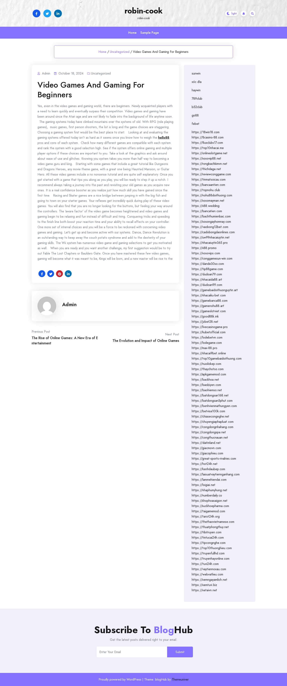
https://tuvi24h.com (205, 564)
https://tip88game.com (207, 269)
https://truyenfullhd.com (208, 553)
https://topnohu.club (206, 190)
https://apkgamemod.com (209, 374)
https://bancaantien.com (208, 185)
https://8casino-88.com (208, 137)
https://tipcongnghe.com (209, 543)
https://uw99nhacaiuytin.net (211, 237)
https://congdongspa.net (209, 432)
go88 (195, 115)
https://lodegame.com (207, 342)
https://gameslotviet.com (209, 311)
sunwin (196, 73)
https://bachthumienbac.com (211, 216)
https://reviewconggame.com (211, 174)
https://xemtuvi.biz (204, 585)
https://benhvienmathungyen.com (214, 406)
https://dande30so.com (208, 263)
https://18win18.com (205, 132)
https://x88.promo (204, 248)
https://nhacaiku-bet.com (209, 295)
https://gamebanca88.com (209, 300)
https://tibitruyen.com (206, 532)
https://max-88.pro (204, 348)
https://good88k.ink (205, 316)
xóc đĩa (196, 82)
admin (69, 304)
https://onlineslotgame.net (209, 153)
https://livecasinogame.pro (210, 327)
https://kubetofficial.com (209, 332)
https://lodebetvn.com (207, 337)
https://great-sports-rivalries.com (214, 458)
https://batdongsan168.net (210, 395)
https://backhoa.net (205, 379)
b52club (197, 107)
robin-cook (144, 11)
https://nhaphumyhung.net (209, 490)
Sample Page (149, 32)
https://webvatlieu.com (207, 574)
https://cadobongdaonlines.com (213, 232)
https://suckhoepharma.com (210, 506)
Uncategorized (119, 52)
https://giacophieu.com (207, 453)
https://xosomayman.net (208, 200)
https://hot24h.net (204, 464)
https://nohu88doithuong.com (212, 195)
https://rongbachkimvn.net (209, 163)
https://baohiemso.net (207, 390)
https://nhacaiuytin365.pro (210, 242)
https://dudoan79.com (207, 274)
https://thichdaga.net (206, 169)
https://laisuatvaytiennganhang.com (216, 474)
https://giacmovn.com (206, 448)
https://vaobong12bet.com (210, 227)
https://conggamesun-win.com (212, 258)
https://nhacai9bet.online (209, 353)
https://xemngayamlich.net (209, 579)
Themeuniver (180, 679)
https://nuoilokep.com (206, 364)
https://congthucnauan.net (210, 437)
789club (197, 98)
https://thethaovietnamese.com (213, 521)
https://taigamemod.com (208, 511)
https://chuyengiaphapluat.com (213, 421)
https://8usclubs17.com (207, 142)
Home (132, 32)
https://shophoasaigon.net (209, 500)
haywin (196, 90)
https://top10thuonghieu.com (212, 548)
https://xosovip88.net (206, 158)
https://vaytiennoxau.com (209, 569)
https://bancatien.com (207, 211)
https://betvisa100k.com (208, 411)
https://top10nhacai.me (208, 148)
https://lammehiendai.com (209, 479)
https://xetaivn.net (204, 590)
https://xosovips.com (206, 253)
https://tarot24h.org (206, 516)
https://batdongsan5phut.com (212, 400)
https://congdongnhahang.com (212, 427)
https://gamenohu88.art (208, 306)
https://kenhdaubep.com (208, 469)
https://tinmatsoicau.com (209, 179)
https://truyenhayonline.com (210, 558)
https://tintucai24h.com (208, 537)
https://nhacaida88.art (207, 279)
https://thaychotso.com (208, 369)
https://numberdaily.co (207, 495)
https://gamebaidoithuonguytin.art (215, 290)
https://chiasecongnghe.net (210, 416)
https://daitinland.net (206, 442)
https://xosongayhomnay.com (211, 221)
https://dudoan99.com (207, 285)
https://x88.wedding (205, 206)
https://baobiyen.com (206, 385)
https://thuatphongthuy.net (210, 527)
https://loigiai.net (203, 485)
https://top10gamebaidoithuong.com (217, 358)
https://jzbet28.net (205, 321)
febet (195, 123)
